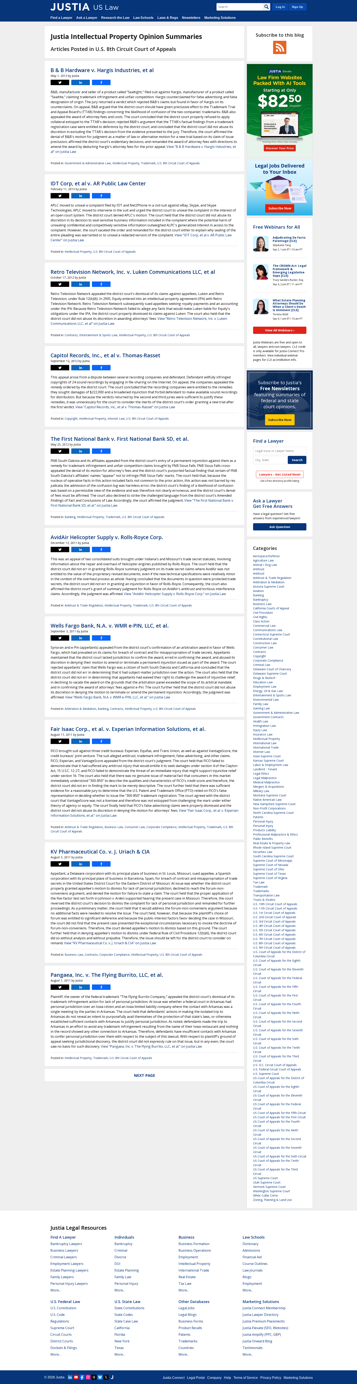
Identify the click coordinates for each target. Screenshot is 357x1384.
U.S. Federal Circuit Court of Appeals (277, 1069)
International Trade (266, 747)
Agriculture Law (263, 560)
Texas (119, 1347)
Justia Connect (173, 1377)
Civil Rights (260, 617)
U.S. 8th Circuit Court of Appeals (178, 163)
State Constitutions (129, 1308)
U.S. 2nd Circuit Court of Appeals (274, 917)
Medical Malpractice (266, 782)
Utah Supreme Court (267, 1182)
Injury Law (260, 730)
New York (122, 1341)
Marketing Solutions (220, 17)
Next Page (144, 1075)
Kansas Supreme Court (268, 760)
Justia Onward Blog (257, 1341)
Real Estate (187, 1277)
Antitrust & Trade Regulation (84, 605)
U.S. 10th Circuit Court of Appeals (275, 904)
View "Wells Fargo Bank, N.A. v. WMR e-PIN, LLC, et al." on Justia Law (117, 697)
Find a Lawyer (61, 17)
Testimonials (253, 1347)
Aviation (258, 591)
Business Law (114, 827)
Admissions (251, 1250)
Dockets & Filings (63, 1347)
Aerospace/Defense (266, 556)
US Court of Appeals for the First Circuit (279, 1117)
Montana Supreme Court (269, 795)
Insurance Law (263, 734)
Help (227, 1377)
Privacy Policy (270, 1377)
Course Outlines (255, 1263)
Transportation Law (266, 895)
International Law (264, 743)
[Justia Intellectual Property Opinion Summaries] (70, 7)
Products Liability (264, 830)
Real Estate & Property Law (271, 843)
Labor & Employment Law (270, 765)
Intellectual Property (125, 163)
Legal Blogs (187, 1314)
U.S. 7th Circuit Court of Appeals (274, 939)
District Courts (61, 1341)
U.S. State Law (127, 1301)
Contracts (71, 335)
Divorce (120, 1257)
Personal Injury (263, 821)
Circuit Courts (61, 1334)
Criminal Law (261, 665)
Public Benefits (263, 839)
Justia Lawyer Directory (260, 1314)
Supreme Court (62, 1328)
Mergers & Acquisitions (268, 787)
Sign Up (297, 6)
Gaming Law (261, 708)
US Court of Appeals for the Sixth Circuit (279, 1156)
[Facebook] (82, 1377)
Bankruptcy (260, 599)
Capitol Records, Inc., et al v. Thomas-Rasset (105, 355)
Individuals (124, 1237)
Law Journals (253, 1270)
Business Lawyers (64, 1250)
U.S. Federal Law (65, 1301)
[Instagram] (88, 1377)
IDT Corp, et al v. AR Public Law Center (98, 183)
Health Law (260, 721)
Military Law (261, 791)
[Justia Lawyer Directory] (111, 1377)
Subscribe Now (280, 420)
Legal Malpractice (265, 778)
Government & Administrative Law (88, 163)
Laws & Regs (167, 17)
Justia (60, 1377)
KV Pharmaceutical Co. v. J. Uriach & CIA (100, 851)
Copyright (71, 418)
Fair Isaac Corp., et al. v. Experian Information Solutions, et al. (128, 728)
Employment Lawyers (66, 1263)
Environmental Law (266, 700)
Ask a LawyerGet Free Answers (273, 503)
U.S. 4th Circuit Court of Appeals (274, 926)
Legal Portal (196, 1377)
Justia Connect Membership (264, 1308)
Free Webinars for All (276, 226)
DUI (117, 1263)
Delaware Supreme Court (270, 673)
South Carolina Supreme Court (273, 856)
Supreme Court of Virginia (270, 878)
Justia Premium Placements (264, 1321)
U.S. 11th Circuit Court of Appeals (275, 908)
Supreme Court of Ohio (268, 869)
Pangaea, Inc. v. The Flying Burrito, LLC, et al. (107, 974)
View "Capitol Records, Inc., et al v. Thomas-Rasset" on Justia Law (125, 407)
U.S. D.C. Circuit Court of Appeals (275, 1065)
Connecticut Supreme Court (271, 634)
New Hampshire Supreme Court (274, 804)
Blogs (247, 1277)
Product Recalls (190, 1328)
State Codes (123, 1314)
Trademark (148, 163)
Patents (258, 817)
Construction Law (265, 643)
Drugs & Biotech (264, 678)
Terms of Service (245, 1377)
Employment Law (264, 686)
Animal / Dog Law (265, 565)
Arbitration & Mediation (80, 709)
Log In (280, 6)
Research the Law (115, 17)
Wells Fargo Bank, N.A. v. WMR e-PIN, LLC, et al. (110, 625)
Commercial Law (264, 626)
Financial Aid (252, 1257)
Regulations (59, 1321)
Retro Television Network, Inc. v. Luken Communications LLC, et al (133, 271)
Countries (186, 1347)
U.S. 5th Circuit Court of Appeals (274, 930)
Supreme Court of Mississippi (272, 860)
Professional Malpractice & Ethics (275, 834)
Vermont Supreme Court (269, 1187)
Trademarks (261, 891)
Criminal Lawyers (63, 1257)
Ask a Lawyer (86, 17)
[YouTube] (76, 1377)
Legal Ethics (261, 773)
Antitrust (258, 569)
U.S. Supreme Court (266, 1074)
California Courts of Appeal (271, 608)
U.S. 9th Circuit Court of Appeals (274, 947)
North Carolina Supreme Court (273, 813)
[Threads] (94, 1377)
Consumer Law (135, 827)
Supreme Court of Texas (269, 874)
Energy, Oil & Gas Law (268, 691)
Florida (119, 1334)
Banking (70, 517)
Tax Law (258, 882)
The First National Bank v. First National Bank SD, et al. (120, 438)
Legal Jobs (186, 1308)
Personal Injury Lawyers (69, 1283)
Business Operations (194, 1250)
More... (55, 1290)
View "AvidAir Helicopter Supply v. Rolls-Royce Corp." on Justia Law (175, 594)
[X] (106, 1377)
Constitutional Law (265, 639)
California (122, 1328)
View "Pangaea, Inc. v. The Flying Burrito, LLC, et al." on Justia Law (151, 1046)
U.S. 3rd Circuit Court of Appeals (274, 921)
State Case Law (126, 1321)
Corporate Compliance (161, 827)
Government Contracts (268, 717)
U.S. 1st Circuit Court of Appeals (274, 913)
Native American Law (267, 800)
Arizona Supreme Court (268, 586)
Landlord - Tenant (265, 769)
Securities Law (262, 852)
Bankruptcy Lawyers (66, 1243)
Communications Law (267, 630)
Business (186, 1237)
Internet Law (116, 418)
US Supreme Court (265, 1178)
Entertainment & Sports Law (98, 335)
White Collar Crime (265, 1195)
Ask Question (279, 527)
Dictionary (250, 1243)
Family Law (260, 704)
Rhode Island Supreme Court (272, 847)
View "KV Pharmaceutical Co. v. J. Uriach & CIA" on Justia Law (110, 943)
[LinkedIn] (70, 1377)
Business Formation (193, 1243)
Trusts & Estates (264, 900)
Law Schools (143, 17)
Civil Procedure (263, 613)
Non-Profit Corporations (269, 808)
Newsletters (191, 17)
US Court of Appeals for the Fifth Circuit (279, 1113)
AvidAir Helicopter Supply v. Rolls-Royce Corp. (107, 537)
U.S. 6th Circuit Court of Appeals (274, 934)
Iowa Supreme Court (267, 756)
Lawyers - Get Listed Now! (279, 474)
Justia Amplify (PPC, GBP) (262, 1334)
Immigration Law (264, 726)
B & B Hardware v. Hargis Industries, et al (102, 70)
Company (214, 1377)
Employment (188, 1257)
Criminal (120, 1250)
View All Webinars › (280, 330)
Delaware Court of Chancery (272, 669)
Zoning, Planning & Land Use (272, 1200)
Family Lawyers (62, 1277)
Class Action (261, 621)
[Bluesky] (100, 1377)
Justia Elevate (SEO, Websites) (265, 1328)
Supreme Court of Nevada (270, 865)
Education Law (263, 682)
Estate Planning (126, 1270)
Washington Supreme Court (271, 1191)
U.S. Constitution (63, 1308)
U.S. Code (57, 1314)
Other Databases (193, 1301)
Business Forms (190, 1321)
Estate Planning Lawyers (69, 1270)
